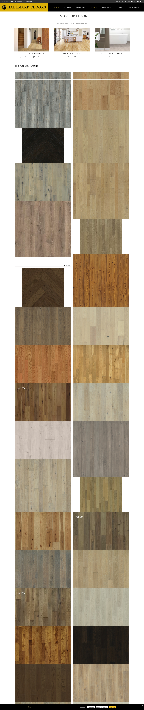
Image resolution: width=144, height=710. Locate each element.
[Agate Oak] (43, 145)
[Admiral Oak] (43, 99)
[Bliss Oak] (101, 577)
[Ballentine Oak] (43, 486)
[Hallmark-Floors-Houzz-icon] (131, 1)
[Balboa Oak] (101, 410)
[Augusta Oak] (101, 372)
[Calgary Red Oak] (101, 654)
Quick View (67, 265)
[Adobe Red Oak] (101, 99)
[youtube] (137, 1)
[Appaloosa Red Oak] (101, 334)
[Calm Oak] (43, 692)
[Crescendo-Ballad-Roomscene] (112, 28)
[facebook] (119, 1)
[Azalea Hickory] (43, 410)
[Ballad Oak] (43, 448)
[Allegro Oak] (43, 228)
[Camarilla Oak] (101, 692)
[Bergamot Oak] (101, 539)
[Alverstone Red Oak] (101, 236)
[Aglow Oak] (101, 138)
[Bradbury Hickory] (43, 615)
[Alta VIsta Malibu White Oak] (31, 28)
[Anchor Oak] (43, 334)
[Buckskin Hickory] (43, 654)
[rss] (141, 1)
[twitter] (135, 1)
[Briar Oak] (101, 615)
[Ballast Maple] (101, 448)
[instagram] (117, 1)
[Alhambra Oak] (101, 190)
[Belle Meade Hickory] (43, 539)
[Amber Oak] (43, 289)
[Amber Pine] (101, 281)
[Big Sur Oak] (43, 577)
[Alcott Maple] (43, 190)
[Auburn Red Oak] (43, 372)
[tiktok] (125, 1)
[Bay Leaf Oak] (101, 494)
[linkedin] (129, 1)
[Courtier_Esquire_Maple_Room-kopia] (72, 28)
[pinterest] (123, 1)
